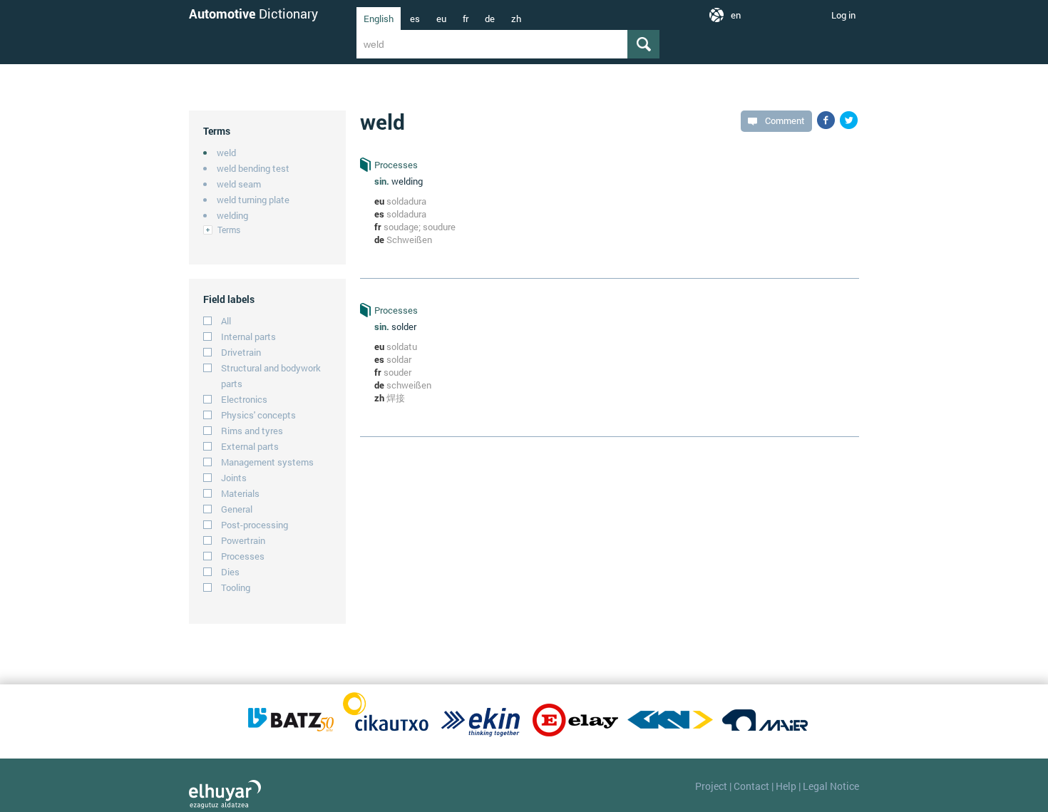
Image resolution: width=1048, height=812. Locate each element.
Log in (843, 15)
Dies (230, 571)
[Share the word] (826, 120)
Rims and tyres (252, 430)
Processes (242, 556)
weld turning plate (253, 199)
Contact (751, 786)
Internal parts (248, 336)
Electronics (244, 399)
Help (786, 786)
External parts (250, 446)
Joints (234, 477)
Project (711, 786)
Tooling (235, 587)
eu (441, 18)
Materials (240, 493)
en (736, 15)
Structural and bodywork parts (271, 375)
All (226, 320)
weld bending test (253, 168)
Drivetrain (241, 352)
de (490, 18)
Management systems (267, 462)
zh (516, 18)
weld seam (239, 184)
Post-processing (254, 524)
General (236, 509)
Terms (228, 229)
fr (465, 18)
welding (232, 215)
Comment (785, 120)
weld (226, 152)
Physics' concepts (258, 414)
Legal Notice (831, 786)
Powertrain (243, 540)
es (415, 18)
